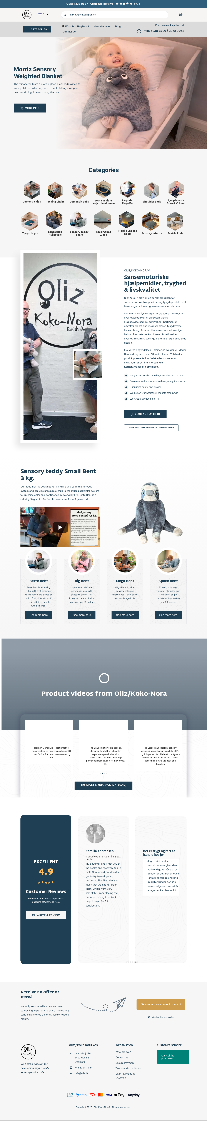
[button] (3, 89)
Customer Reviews (101, 3)
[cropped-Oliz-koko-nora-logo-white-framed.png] (27, 11)
